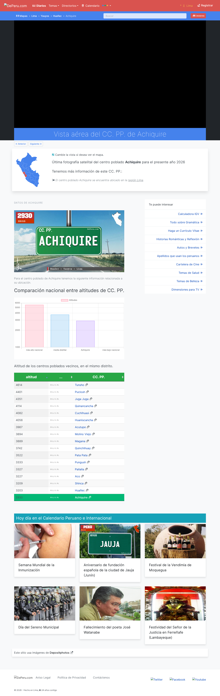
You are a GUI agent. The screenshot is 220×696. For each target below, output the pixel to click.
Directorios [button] (69, 5)
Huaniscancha (84, 420)
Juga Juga (82, 399)
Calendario (92, 5)
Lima (34, 15)
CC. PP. (99, 377)
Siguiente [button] (35, 144)
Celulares (199, 15)
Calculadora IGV (189, 214)
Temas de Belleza (188, 281)
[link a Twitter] (157, 679)
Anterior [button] (22, 144)
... (60, 377)
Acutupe (80, 427)
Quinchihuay (83, 448)
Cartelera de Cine (188, 264)
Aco (77, 476)
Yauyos (45, 15)
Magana (80, 441)
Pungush (80, 462)
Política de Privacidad (72, 677)
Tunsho (79, 385)
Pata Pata (81, 455)
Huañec (57, 15)
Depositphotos (59, 652)
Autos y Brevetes (188, 247)
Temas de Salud (189, 272)
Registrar (206, 5)
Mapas (24, 15)
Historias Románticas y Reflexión (178, 239)
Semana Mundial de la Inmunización (36, 567)
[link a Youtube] (199, 679)
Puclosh (80, 392)
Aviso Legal (43, 677)
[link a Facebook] (177, 679)
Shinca (79, 483)
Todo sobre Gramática (185, 222)
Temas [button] (53, 5)
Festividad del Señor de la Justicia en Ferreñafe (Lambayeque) (170, 632)
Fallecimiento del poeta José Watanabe (107, 629)
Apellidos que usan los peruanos (178, 256)
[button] (106, 5)
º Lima (186, 5)
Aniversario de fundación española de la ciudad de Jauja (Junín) (109, 570)
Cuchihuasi (82, 413)
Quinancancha (84, 406)
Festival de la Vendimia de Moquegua (170, 567)
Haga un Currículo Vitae (184, 230)
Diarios (41, 5)
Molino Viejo (83, 434)
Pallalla (79, 469)
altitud (31, 377)
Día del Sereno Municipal (38, 627)
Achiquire (81, 497)
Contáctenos (101, 677)
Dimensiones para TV (186, 289)
